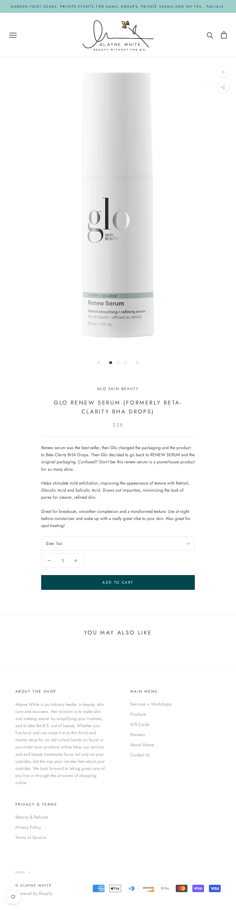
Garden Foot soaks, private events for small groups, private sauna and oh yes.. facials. (118, 6)
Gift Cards (139, 724)
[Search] (210, 35)
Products (138, 714)
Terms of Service (30, 837)
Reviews (137, 734)
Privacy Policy (28, 827)
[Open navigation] (13, 35)
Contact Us (140, 755)
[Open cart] (224, 34)
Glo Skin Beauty (118, 389)
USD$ (20, 872)
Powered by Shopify (33, 893)
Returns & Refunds (31, 817)
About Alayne (142, 745)
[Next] (137, 362)
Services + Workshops (150, 704)
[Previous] (99, 362)
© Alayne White (33, 885)
